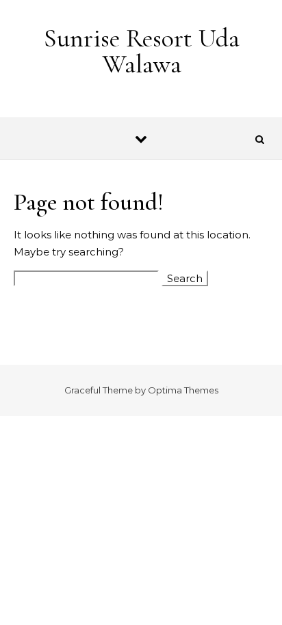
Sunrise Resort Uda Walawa (142, 51)
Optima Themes (183, 390)
